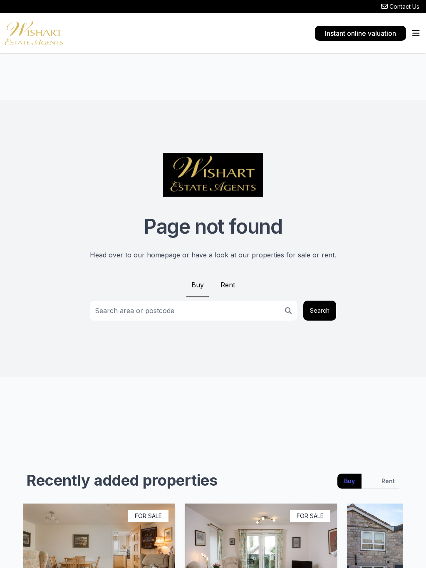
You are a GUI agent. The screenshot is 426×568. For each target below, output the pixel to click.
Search (319, 310)
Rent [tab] (388, 480)
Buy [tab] (349, 480)
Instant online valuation (360, 33)
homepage (163, 255)
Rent (227, 285)
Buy (197, 285)
